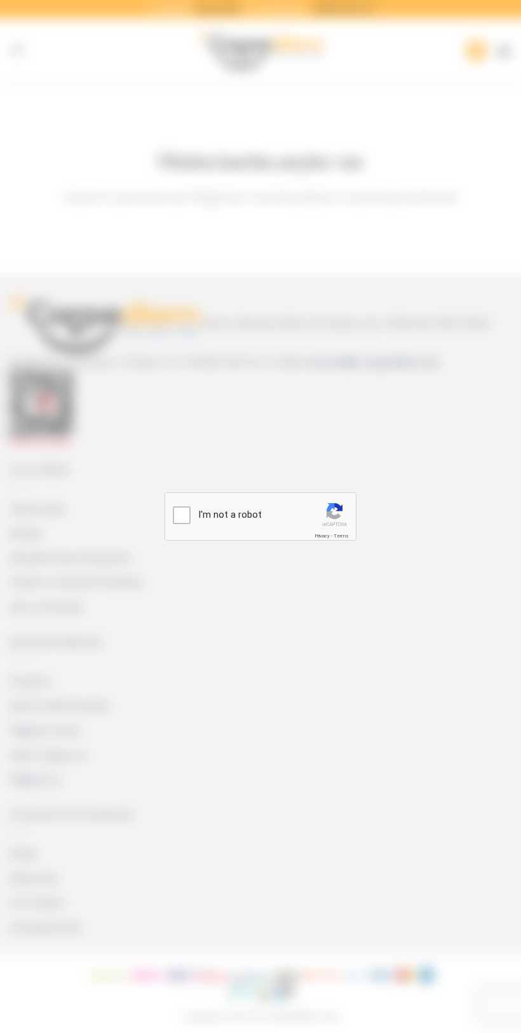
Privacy (322, 536)
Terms (341, 536)
